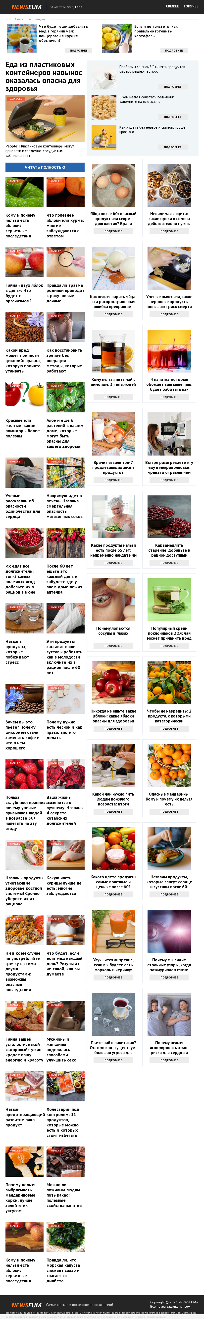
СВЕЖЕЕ (172, 6)
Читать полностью (45, 167)
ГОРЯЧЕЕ (191, 6)
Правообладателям (156, 1317)
